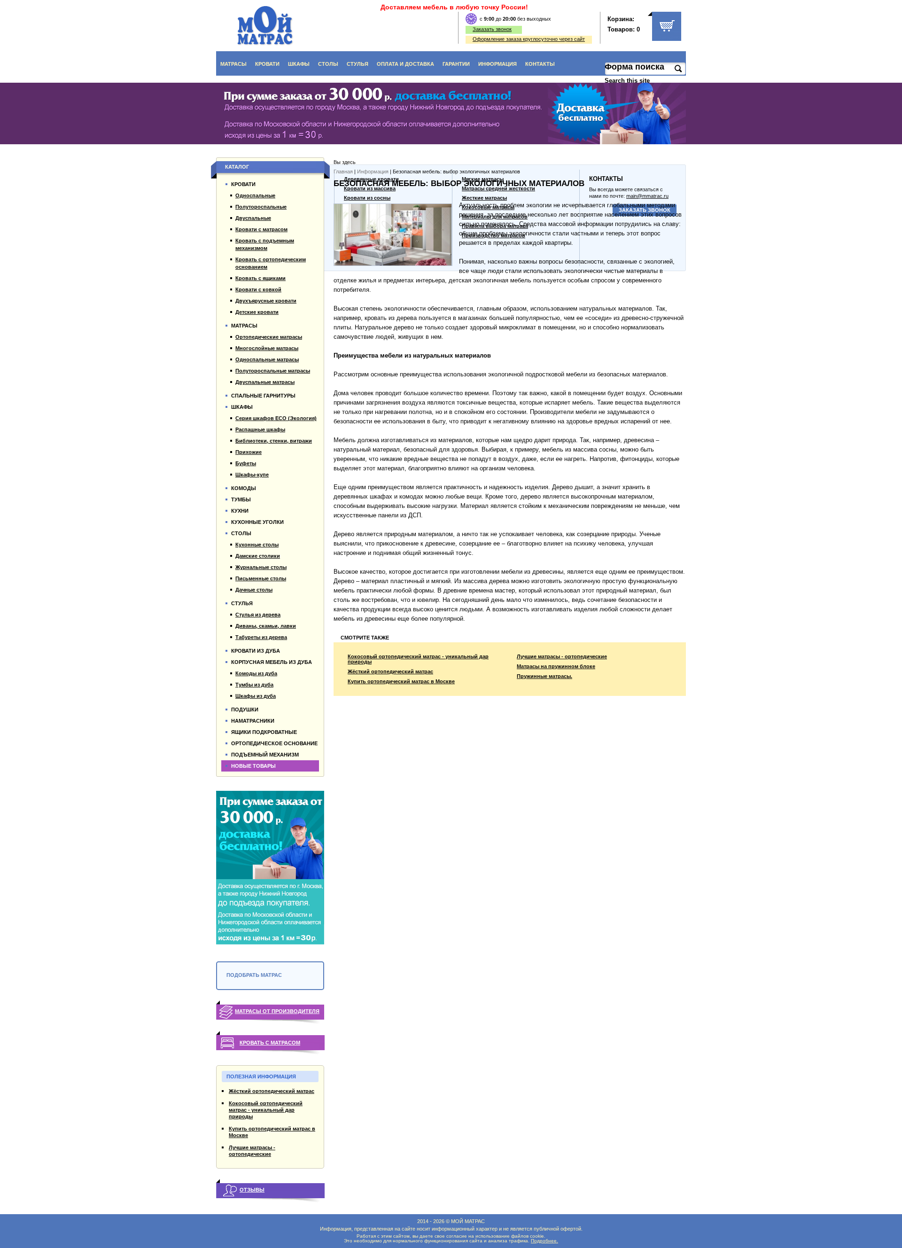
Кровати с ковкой (258, 289)
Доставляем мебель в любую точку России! (454, 7)
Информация (497, 64)
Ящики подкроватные (264, 732)
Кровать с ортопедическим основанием (270, 263)
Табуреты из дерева (261, 637)
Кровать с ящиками (260, 278)
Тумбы (241, 499)
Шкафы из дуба (255, 696)
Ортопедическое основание (274, 743)
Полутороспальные (261, 207)
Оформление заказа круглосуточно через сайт (529, 39)
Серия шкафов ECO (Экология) (276, 418)
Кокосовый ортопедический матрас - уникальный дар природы (418, 659)
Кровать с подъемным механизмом (264, 244)
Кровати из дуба (255, 651)
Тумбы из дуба (254, 684)
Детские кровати (257, 312)
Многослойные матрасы (266, 348)
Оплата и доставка (405, 64)
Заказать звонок (492, 29)
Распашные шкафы (260, 429)
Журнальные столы (261, 567)
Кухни (240, 511)
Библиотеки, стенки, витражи (273, 441)
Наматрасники (252, 721)
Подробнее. (544, 1240)
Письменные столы (260, 578)
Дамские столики (257, 556)
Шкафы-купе (252, 474)
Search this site (628, 80)
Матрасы (233, 64)
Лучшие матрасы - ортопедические (562, 656)
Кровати (267, 64)
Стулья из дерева (257, 614)
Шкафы (299, 64)
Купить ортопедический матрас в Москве (401, 681)
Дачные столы (253, 590)
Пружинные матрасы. (544, 676)
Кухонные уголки (257, 522)
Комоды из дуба (256, 673)
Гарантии (456, 64)
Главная (343, 171)
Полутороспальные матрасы (272, 371)
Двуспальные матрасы (265, 382)
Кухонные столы (257, 544)
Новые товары (253, 766)
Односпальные (255, 195)
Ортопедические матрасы (268, 337)
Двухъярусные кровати (265, 301)
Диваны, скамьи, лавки (265, 626)
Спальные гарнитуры (263, 395)
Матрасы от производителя (277, 1011)
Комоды (243, 488)
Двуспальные (253, 218)
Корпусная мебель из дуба (271, 662)
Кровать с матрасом (270, 1042)
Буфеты (245, 463)
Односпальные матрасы (267, 359)
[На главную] (265, 26)
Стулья (357, 64)
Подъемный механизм (265, 754)
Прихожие (248, 452)
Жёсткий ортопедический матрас (390, 671)
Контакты (540, 64)
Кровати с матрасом (261, 229)
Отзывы (252, 1190)
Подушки (244, 709)
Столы (328, 64)
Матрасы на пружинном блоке (556, 666)
